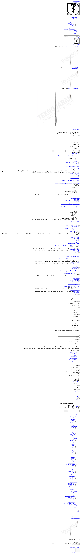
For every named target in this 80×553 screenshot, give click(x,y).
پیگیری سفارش (74, 356)
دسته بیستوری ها (71, 428)
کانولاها (73, 435)
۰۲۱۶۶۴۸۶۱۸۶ (76, 399)
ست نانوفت (72, 487)
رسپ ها (72, 419)
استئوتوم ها (60, 155)
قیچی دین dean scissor (74, 284)
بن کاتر (73, 447)
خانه (79, 46)
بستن (78, 409)
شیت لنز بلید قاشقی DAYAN (72, 166)
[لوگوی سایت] (73, 15)
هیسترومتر (72, 479)
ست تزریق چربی (71, 484)
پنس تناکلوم (72, 474)
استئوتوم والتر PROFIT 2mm (74, 67)
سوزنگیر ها (72, 429)
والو (73, 480)
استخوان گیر (71, 441)
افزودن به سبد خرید (75, 152)
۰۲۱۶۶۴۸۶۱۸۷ (76, 401)
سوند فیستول (71, 476)
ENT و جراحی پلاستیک (69, 22)
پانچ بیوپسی (72, 472)
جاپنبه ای (72, 465)
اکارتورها (72, 417)
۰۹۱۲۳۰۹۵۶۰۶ (76, 396)
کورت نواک (72, 478)
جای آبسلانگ (71, 466)
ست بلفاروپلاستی (70, 483)
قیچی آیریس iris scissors (74, 243)
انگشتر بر (72, 446)
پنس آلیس (72, 473)
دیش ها (73, 467)
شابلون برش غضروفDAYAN (72, 228)
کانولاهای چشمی (71, 463)
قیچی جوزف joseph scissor (73, 256)
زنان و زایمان (71, 24)
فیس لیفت (72, 489)
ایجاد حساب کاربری (75, 518)
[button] (75, 198)
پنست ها (70, 183)
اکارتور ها (72, 457)
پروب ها (72, 458)
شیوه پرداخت (74, 354)
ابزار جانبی (72, 436)
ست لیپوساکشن (71, 486)
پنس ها (73, 433)
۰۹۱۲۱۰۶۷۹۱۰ (76, 381)
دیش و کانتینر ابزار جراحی (69, 29)
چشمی (73, 26)
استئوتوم (66, 46)
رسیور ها (72, 468)
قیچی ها (74, 245)
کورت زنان (72, 477)
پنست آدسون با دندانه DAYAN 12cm (70, 180)
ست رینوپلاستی (71, 485)
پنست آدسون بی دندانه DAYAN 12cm (70, 204)
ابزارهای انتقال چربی (70, 20)
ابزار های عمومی (71, 23)
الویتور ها (72, 444)
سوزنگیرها (72, 460)
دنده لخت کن (71, 451)
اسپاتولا (73, 455)
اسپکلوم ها (72, 422)
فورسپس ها (72, 425)
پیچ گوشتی (72, 448)
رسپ (73, 453)
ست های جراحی (71, 27)
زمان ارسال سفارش (72, 353)
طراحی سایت (68, 408)
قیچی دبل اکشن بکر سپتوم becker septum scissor (67, 270)
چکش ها (72, 449)
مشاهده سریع (77, 175)
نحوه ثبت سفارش (73, 352)
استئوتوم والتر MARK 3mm (74, 88)
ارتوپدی (72, 25)
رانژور (73, 452)
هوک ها (73, 421)
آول (73, 439)
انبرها (73, 445)
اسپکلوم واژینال (71, 471)
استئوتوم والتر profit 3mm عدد (72, 150)
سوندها (73, 430)
